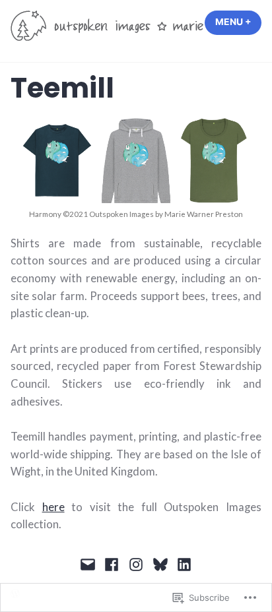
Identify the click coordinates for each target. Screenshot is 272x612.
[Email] (89, 564)
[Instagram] (136, 564)
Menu (238, 21)
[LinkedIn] (182, 564)
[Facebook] (112, 564)
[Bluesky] (160, 564)
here (53, 507)
